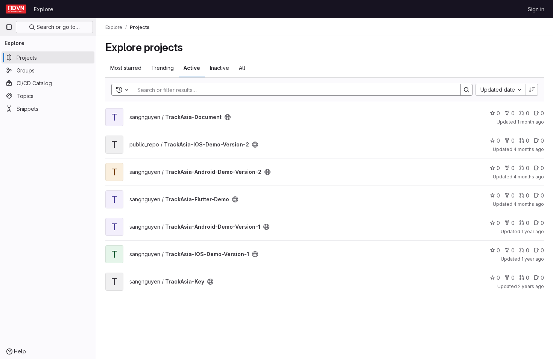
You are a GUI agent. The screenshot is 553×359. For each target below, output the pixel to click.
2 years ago (531, 286)
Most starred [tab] (125, 68)
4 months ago (529, 149)
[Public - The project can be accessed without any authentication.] (228, 117)
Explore (43, 9)
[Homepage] (16, 9)
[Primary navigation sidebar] (9, 27)
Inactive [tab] (219, 68)
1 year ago (532, 231)
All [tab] (242, 68)
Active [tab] (192, 68)
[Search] (466, 90)
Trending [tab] (162, 68)
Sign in (536, 9)
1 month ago (530, 122)
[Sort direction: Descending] (532, 90)
